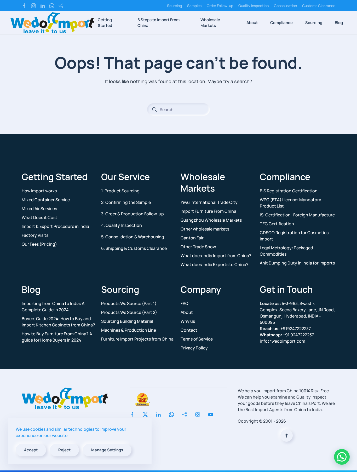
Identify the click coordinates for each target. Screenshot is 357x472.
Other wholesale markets (205, 229)
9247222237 (287, 335)
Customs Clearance (318, 5)
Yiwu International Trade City (209, 202)
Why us (188, 321)
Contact (189, 330)
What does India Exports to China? (215, 264)
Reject (64, 450)
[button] (286, 435)
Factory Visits (35, 235)
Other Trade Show (198, 247)
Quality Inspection (253, 5)
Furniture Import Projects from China (137, 339)
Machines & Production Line (128, 330)
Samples (194, 5)
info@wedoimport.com (282, 341)
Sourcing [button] (313, 22)
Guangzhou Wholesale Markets (211, 220)
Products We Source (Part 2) (129, 312)
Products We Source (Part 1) (129, 303)
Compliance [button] (281, 22)
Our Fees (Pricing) (39, 244)
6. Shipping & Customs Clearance (134, 248)
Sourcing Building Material (127, 321)
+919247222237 (285, 328)
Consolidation (285, 5)
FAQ (184, 303)
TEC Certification (277, 224)
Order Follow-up (220, 5)
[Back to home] (52, 22)
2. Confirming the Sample (126, 202)
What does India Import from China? (216, 255)
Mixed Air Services (39, 208)
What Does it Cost (39, 217)
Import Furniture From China (208, 211)
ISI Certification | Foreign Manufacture (297, 215)
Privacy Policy (194, 348)
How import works (39, 191)
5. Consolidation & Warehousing (132, 237)
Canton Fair (192, 238)
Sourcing (174, 5)
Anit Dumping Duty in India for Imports (297, 263)
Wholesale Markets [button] (210, 22)
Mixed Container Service (46, 200)
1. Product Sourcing (120, 191)
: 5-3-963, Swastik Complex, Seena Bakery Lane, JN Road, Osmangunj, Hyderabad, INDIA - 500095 (297, 313)
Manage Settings (107, 450)
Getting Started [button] (105, 22)
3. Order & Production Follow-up (132, 214)
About (187, 312)
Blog (339, 22)
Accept (31, 450)
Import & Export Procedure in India (55, 226)
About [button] (252, 22)
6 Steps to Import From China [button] (158, 22)
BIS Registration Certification (289, 191)
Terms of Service (197, 339)
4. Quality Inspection (121, 225)
